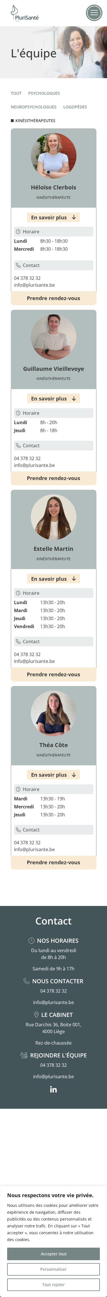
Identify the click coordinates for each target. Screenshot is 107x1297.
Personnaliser (53, 1269)
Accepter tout (53, 1253)
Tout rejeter (53, 1284)
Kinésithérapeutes (35, 120)
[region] (53, 1241)
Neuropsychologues (33, 107)
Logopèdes (75, 107)
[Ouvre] (94, 13)
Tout (16, 93)
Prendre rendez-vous (53, 298)
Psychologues (44, 93)
